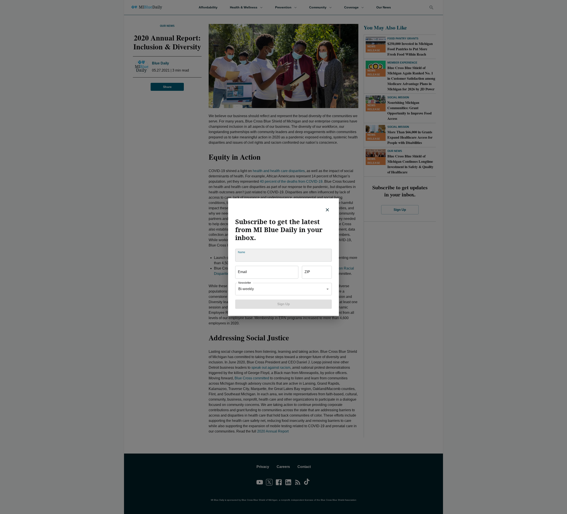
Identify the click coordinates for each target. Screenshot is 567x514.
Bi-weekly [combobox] (246, 289)
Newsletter (244, 282)
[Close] (327, 209)
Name (241, 252)
